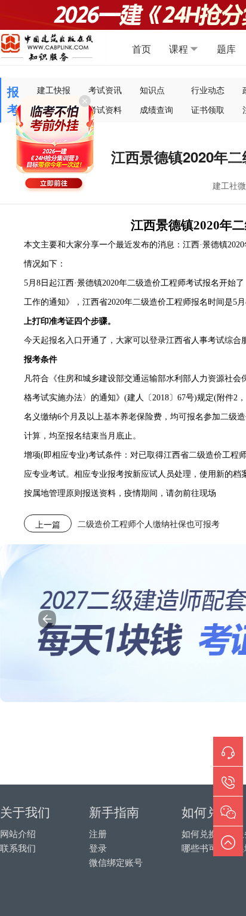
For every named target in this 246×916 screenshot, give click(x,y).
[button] (47, 619)
